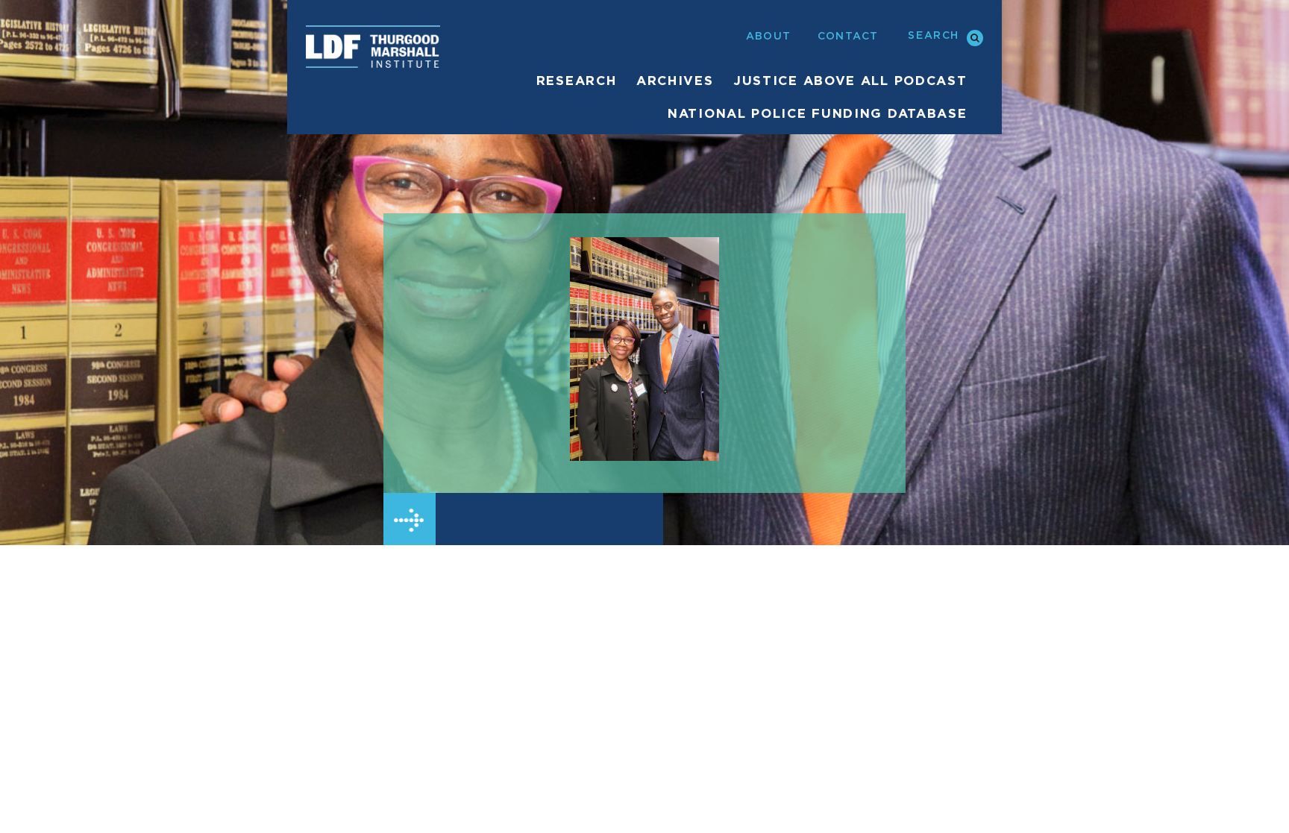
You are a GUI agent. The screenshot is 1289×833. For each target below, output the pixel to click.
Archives (675, 81)
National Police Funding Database (817, 113)
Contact (848, 36)
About (768, 36)
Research (576, 81)
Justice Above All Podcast (850, 81)
